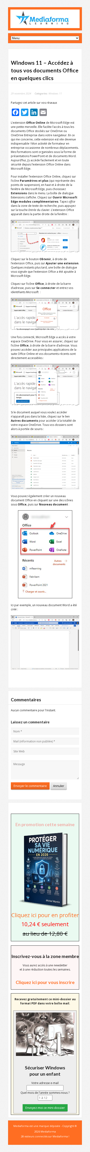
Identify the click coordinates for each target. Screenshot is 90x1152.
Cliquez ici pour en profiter (45, 915)
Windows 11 (55, 93)
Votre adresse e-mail (45, 1083)
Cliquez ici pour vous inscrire (45, 982)
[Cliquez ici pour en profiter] (45, 907)
